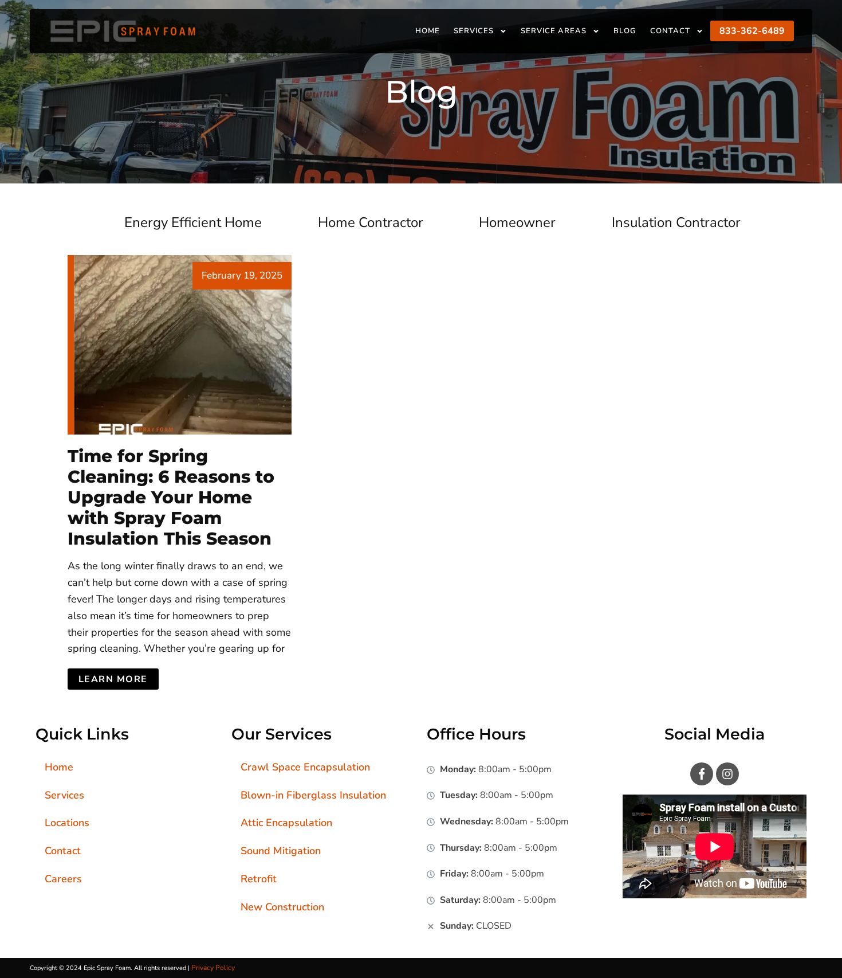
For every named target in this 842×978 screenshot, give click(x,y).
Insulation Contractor (676, 222)
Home (427, 31)
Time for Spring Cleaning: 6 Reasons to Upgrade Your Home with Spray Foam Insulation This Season (171, 497)
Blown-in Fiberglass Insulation (313, 795)
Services (474, 31)
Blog (624, 31)
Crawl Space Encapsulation (305, 767)
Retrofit (259, 879)
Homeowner (517, 222)
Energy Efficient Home (193, 222)
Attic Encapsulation (286, 823)
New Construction (282, 907)
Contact (670, 31)
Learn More (113, 679)
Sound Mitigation (281, 851)
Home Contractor (370, 222)
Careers (63, 879)
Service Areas (554, 31)
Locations (67, 823)
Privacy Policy (213, 967)
